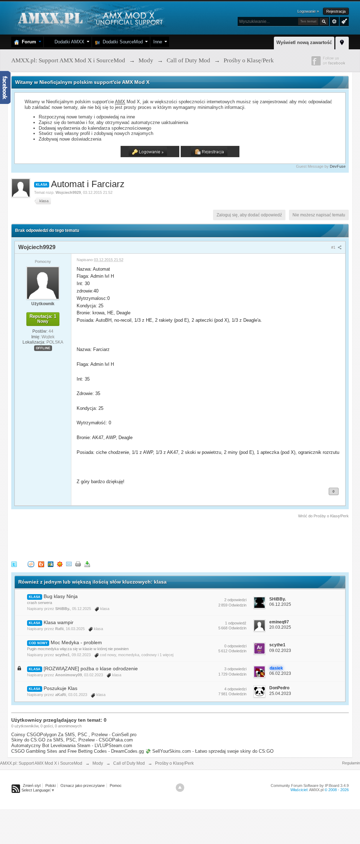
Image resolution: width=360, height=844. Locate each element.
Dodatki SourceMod (121, 41)
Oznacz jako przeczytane (82, 785)
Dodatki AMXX (68, 41)
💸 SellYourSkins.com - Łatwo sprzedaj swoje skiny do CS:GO (209, 751)
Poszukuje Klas (60, 688)
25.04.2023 (280, 693)
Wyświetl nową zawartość (304, 42)
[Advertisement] (139, 538)
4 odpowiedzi (235, 689)
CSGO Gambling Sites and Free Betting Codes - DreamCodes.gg (77, 751)
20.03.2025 (280, 627)
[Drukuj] (78, 564)
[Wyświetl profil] (42, 282)
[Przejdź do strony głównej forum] (89, 17)
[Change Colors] (343, 21)
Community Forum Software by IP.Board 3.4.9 (310, 785)
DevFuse (338, 166)
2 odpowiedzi (235, 600)
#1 (333, 247)
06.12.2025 (280, 604)
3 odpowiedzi (235, 669)
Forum (27, 41)
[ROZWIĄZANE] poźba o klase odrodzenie (91, 668)
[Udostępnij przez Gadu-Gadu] (60, 564)
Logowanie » (308, 11)
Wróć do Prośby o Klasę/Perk (323, 516)
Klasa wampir (58, 622)
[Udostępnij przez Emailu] (69, 564)
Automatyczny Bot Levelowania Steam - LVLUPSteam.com (71, 745)
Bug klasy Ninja (61, 596)
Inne (157, 41)
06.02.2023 (280, 673)
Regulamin (351, 763)
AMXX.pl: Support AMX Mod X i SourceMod (41, 763)
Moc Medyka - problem (76, 642)
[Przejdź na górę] (180, 787)
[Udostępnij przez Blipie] (41, 564)
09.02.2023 (280, 650)
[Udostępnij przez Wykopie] (30, 564)
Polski (50, 785)
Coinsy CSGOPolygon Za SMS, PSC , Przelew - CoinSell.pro (73, 734)
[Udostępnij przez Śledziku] (50, 564)
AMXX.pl (316, 790)
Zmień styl (31, 785)
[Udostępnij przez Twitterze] (14, 564)
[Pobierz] (87, 564)
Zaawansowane (334, 21)
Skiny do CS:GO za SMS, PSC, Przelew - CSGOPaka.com (72, 740)
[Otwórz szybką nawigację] (342, 42)
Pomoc (116, 785)
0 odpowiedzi (235, 646)
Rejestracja (336, 11)
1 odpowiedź (235, 623)
